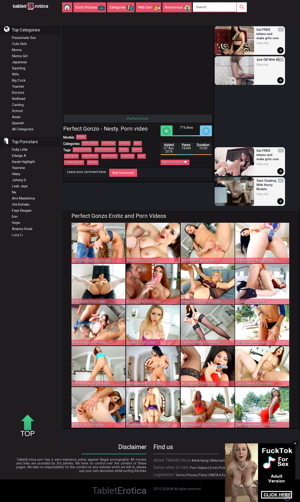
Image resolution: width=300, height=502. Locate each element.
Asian (16, 117)
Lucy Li (17, 235)
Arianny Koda (22, 229)
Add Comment (123, 173)
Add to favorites (173, 162)
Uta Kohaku (21, 204)
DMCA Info (217, 475)
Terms (180, 475)
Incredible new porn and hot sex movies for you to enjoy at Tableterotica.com (30, 6)
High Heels (90, 143)
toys (141, 156)
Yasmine (18, 168)
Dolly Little (20, 149)
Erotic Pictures (220, 468)
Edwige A (19, 156)
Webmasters (219, 460)
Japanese (19, 62)
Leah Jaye (20, 186)
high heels (109, 156)
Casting (18, 105)
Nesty (81, 137)
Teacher (18, 86)
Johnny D (19, 180)
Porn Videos (199, 468)
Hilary (16, 174)
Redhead (18, 99)
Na (14, 192)
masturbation (74, 162)
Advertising (199, 460)
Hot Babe (108, 143)
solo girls (71, 156)
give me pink (82, 149)
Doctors (18, 93)
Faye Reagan (22, 210)
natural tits (90, 156)
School (17, 111)
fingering (127, 156)
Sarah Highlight (23, 162)
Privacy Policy (197, 475)
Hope (16, 223)
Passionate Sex (24, 38)
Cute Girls (19, 44)
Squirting (18, 68)
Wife (15, 74)
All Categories (23, 129)
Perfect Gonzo (105, 149)
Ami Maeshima (23, 198)
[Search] (242, 7)
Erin (15, 217)
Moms (17, 50)
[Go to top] (29, 426)
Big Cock (19, 80)
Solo (137, 143)
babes (137, 149)
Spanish (18, 123)
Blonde (124, 143)
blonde (92, 162)
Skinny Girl (20, 56)
